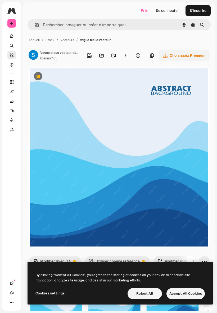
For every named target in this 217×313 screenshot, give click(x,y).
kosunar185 (48, 58)
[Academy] (11, 293)
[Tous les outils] (11, 82)
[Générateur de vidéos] (11, 110)
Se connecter (167, 10)
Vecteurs (67, 40)
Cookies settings (50, 293)
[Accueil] (11, 36)
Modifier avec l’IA (52, 263)
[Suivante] (193, 261)
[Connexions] (11, 283)
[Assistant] (11, 129)
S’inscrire (198, 10)
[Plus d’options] (125, 55)
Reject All (144, 293)
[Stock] (11, 55)
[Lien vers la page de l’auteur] (33, 55)
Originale (63, 76)
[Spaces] (11, 91)
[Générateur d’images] (11, 101)
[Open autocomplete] (35, 25)
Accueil (34, 40)
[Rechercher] (11, 45)
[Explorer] (11, 64)
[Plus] (11, 302)
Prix (144, 10)
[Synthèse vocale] (11, 120)
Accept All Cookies (185, 293)
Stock (50, 40)
